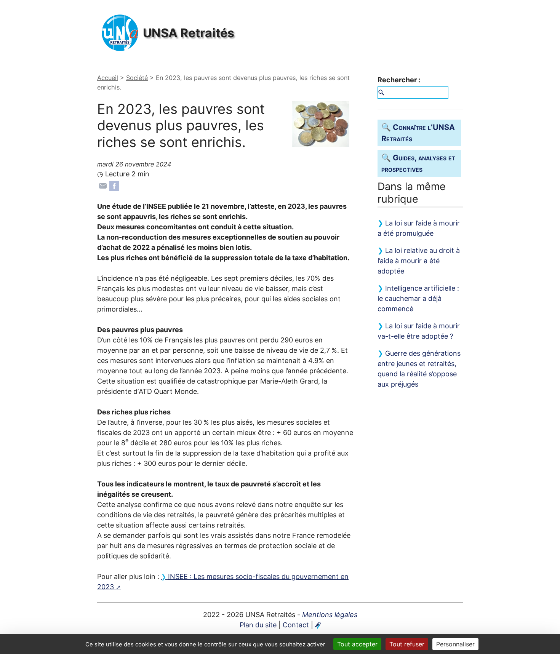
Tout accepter (357, 644)
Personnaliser (455, 644)
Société (137, 78)
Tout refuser (406, 644)
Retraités (188, 33)
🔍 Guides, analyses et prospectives (418, 163)
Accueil (107, 78)
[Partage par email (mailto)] (103, 185)
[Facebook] (114, 185)
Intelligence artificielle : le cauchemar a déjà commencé (418, 298)
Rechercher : (399, 80)
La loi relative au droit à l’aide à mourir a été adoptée (419, 260)
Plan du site (258, 625)
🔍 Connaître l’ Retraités (418, 133)
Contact (296, 625)
